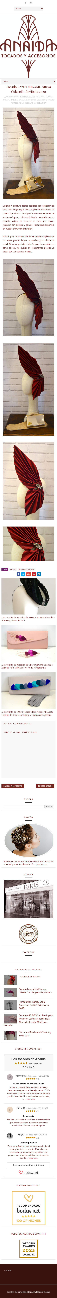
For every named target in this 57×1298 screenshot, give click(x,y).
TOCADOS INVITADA (29, 976)
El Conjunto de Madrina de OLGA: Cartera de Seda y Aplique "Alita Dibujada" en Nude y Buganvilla (27, 666)
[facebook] (25, 3)
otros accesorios (38, 100)
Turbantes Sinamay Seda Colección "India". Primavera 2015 (34, 1005)
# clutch (13, 569)
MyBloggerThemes (41, 1292)
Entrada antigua (45, 786)
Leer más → (41, 864)
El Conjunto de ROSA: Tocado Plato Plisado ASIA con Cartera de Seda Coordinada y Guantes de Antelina (27, 713)
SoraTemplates (24, 1292)
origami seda (24, 100)
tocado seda (24, 103)
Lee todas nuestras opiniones (28, 1165)
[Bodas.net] (28, 1173)
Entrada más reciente (12, 786)
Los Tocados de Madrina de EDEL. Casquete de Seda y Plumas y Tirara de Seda (28, 619)
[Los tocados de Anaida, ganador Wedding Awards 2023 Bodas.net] (28, 1248)
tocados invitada (38, 103)
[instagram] (31, 3)
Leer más (30, 1099)
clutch (42, 97)
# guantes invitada (26, 569)
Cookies (7, 1270)
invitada (14, 100)
